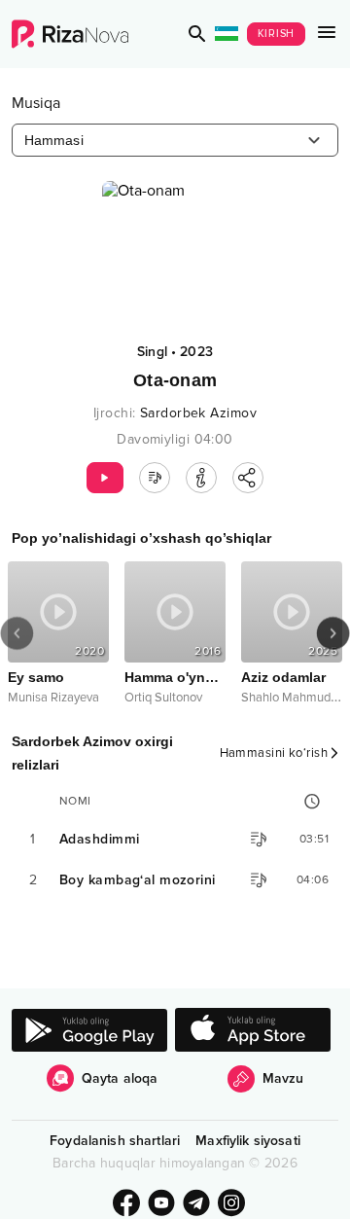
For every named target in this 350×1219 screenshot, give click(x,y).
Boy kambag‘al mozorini (137, 880)
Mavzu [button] (283, 1078)
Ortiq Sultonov (163, 697)
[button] (197, 34)
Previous (17, 634)
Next (333, 634)
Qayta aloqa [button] (120, 1078)
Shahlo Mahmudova (295, 697)
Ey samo (36, 677)
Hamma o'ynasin (175, 677)
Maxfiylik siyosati (247, 1140)
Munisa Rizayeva (53, 697)
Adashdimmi (99, 839)
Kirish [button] (277, 33)
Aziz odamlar (283, 677)
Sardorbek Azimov (198, 413)
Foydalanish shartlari (115, 1140)
